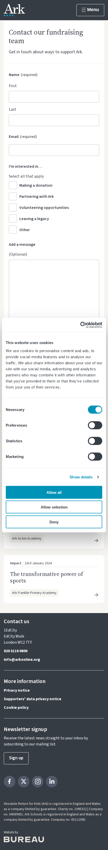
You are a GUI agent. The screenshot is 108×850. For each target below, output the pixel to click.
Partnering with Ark (36, 196)
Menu (93, 9)
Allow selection (54, 507)
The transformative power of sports (46, 577)
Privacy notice (17, 690)
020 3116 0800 (15, 651)
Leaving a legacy (34, 219)
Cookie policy (16, 707)
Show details (81, 477)
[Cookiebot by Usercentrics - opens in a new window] (80, 325)
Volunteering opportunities (44, 207)
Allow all (54, 492)
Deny (54, 522)
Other (24, 230)
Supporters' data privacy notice (32, 699)
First (13, 86)
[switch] (95, 425)
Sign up (16, 758)
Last (12, 109)
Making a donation (35, 185)
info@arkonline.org (22, 659)
